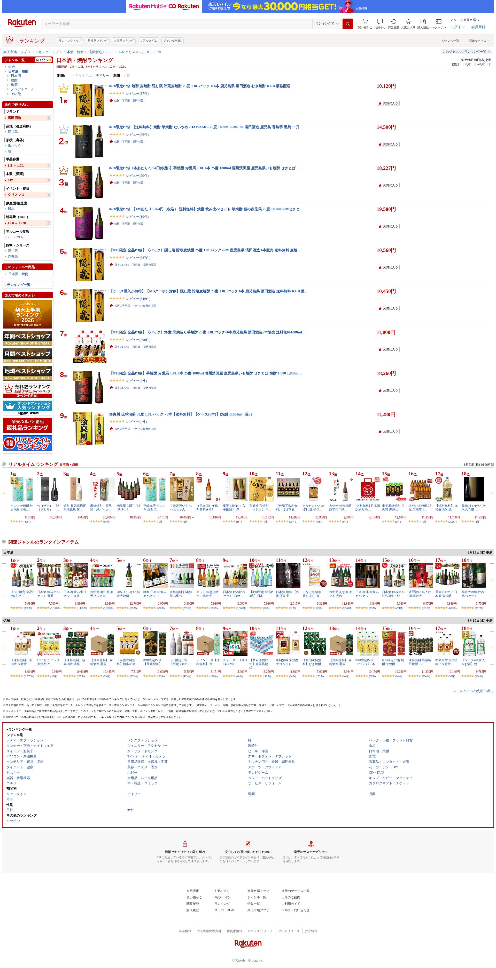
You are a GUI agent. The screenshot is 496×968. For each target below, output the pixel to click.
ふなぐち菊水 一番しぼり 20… (314, 593)
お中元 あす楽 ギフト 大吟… (340, 593)
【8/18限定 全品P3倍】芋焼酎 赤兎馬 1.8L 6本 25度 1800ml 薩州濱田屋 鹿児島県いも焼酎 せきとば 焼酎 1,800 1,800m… (205, 373)
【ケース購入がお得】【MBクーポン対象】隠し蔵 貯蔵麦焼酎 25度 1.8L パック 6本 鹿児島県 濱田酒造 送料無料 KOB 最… (208, 291)
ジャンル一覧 (450, 40)
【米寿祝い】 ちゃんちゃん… (181, 507)
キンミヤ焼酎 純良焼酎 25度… (22, 507)
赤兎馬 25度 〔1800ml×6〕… (128, 507)
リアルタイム (148, 40)
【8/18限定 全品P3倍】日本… (261, 593)
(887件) (479, 608)
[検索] (348, 24)
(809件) (452, 608)
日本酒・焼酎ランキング (84, 60)
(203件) (161, 676)
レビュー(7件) (136, 381)
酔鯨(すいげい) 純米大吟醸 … (474, 507)
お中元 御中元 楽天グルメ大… (101, 593)
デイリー (102, 75)
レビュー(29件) (137, 176)
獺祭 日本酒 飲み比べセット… (155, 593)
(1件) (239, 521)
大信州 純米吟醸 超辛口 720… (340, 507)
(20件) (398, 676)
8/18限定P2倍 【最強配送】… (154, 662)
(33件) (319, 608)
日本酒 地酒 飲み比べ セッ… (367, 593)
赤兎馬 (13, 256)
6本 (10, 180)
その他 (16, 94)
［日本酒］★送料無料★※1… (207, 507)
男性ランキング (98, 40)
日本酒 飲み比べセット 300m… (234, 593)
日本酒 (16, 76)
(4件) (477, 521)
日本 (11, 209)
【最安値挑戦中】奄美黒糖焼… (258, 663)
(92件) (292, 608)
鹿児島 (13, 132)
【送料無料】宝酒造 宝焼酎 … (21, 662)
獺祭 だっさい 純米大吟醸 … (128, 593)
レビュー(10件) (137, 217)
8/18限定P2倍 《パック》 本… (366, 662)
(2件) (185, 521)
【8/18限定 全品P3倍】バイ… (22, 593)
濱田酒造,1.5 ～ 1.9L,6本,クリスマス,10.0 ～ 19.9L (125, 52)
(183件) (320, 676)
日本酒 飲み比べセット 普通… (48, 593)
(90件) (451, 676)
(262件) (452, 521)
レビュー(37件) (137, 93)
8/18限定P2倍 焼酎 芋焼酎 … (393, 662)
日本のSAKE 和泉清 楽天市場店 (135, 264)
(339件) (134, 676)
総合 (11, 67)
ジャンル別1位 (172, 40)
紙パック (14, 145)
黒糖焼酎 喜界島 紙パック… (101, 507)
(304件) (426, 676)
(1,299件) (108, 608)
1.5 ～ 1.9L (16, 165)
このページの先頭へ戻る (475, 691)
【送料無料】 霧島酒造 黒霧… (101, 662)
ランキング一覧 (18, 285)
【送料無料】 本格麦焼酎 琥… (446, 507)
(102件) (426, 608)
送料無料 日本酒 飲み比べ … (181, 593)
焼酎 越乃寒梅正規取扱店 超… (75, 507)
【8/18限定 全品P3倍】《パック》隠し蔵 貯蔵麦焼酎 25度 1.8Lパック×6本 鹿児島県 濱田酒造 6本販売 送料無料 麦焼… (205, 250)
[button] (380, 24)
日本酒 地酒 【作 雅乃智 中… (287, 593)
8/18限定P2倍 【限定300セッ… (181, 662)
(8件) (345, 521)
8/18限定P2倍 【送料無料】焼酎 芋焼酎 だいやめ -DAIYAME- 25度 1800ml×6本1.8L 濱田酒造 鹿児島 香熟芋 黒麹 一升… (206, 127)
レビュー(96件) (137, 135)
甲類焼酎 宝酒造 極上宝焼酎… (446, 662)
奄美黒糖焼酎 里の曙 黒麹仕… (393, 507)
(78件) (133, 608)
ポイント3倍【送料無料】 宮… (208, 662)
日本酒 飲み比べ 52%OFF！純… (393, 593)
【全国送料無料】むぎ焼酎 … (314, 662)
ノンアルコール (22, 89)
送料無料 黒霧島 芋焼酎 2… (421, 662)
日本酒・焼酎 (74, 52)
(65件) (292, 521)
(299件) (187, 608)
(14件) (345, 676)
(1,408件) (82, 608)
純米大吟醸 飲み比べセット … (473, 593)
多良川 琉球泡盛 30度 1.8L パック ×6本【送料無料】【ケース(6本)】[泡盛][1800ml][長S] (180, 414)
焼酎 (14, 80)
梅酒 (14, 85)
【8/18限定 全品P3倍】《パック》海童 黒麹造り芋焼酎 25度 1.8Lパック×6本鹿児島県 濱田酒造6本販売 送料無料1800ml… (207, 332)
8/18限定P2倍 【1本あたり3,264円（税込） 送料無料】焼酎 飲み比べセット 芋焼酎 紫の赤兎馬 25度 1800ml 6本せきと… (206, 209)
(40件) (239, 676)
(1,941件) (347, 608)
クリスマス (16, 195)
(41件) (160, 521)
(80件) (266, 608)
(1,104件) (55, 608)
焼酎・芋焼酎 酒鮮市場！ (129, 100)
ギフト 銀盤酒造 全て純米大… (207, 593)
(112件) (267, 676)
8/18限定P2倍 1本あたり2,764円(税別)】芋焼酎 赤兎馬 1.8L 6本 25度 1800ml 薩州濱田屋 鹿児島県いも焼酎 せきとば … (204, 168)
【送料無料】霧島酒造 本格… (74, 662)
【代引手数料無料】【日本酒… (287, 507)
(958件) (28, 608)
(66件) (106, 521)
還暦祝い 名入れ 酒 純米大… (420, 593)
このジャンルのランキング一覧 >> (467, 51)
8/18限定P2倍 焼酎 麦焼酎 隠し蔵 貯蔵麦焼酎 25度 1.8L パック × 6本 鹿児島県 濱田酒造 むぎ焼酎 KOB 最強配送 (199, 86)
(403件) (187, 676)
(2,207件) (29, 676)
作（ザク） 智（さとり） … (48, 507)
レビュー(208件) (138, 340)
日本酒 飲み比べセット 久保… (75, 593)
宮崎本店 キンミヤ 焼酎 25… (154, 507)
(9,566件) (241, 608)
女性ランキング (124, 40)
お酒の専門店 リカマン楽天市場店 (135, 305)
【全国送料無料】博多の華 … (128, 662)
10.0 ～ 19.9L (17, 223)
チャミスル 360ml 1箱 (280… (235, 662)
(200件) (214, 608)
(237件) (81, 676)
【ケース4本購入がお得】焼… (473, 662)
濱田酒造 (14, 118)
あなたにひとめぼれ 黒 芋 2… (313, 507)
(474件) (399, 608)
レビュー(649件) (138, 299)
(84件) (292, 676)
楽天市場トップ (15, 52)
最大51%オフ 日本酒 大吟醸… (446, 593)
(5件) (398, 521)
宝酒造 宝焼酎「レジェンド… (260, 507)
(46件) (27, 521)
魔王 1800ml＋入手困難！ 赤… (234, 507)
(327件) (161, 608)
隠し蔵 (13, 251)
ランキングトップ (70, 40)
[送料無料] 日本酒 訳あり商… (367, 507)
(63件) (319, 521)
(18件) (53, 676)
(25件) (106, 676)
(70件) (372, 608)
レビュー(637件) (138, 258)
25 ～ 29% (15, 237)
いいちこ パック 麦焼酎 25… (48, 662)
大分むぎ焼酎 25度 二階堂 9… (420, 507)
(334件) (479, 676)
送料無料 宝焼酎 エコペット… (287, 662)
